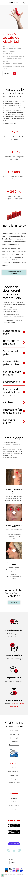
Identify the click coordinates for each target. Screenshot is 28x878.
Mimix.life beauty (14, 805)
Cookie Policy (14, 741)
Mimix (9, 874)
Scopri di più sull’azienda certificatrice (14, 272)
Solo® (14, 768)
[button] (3, 2)
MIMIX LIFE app (14, 775)
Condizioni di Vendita (14, 782)
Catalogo (14, 779)
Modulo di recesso (14, 745)
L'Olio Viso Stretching (14, 771)
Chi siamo (14, 798)
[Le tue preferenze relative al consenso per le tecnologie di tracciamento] (2, 875)
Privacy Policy (14, 738)
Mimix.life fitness (14, 802)
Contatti (14, 809)
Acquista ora (14, 602)
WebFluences (20, 874)
